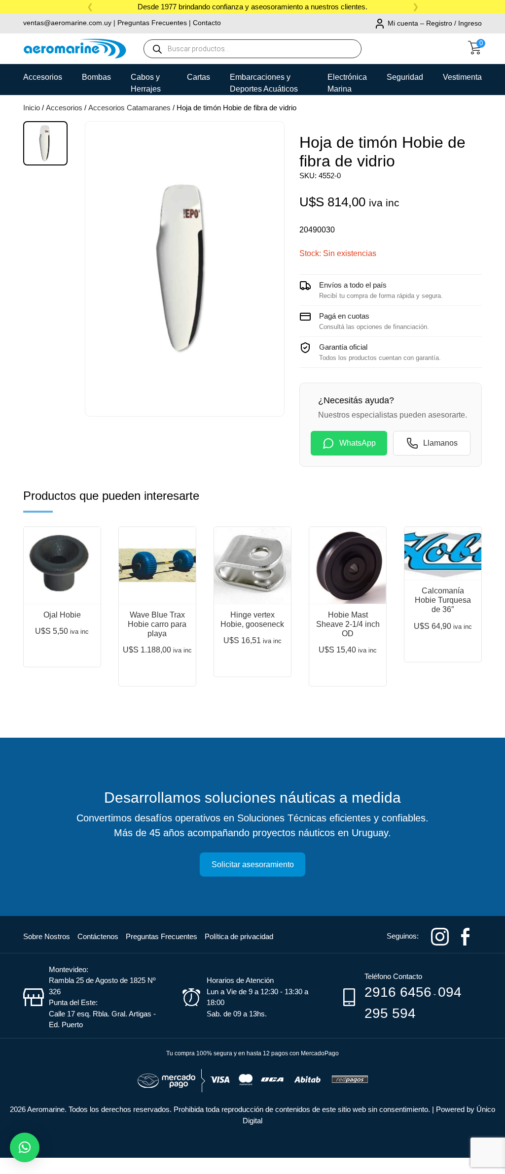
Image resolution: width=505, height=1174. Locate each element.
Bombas (96, 77)
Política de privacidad (239, 936)
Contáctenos (97, 936)
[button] (24, 1147)
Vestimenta (462, 77)
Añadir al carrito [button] (63, 646)
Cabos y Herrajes (146, 81)
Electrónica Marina (347, 81)
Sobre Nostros (46, 936)
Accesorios (42, 77)
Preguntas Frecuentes (152, 23)
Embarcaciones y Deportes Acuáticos (264, 81)
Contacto (207, 23)
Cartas (198, 77)
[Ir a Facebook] (465, 936)
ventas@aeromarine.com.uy (67, 23)
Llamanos (440, 443)
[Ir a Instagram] (440, 936)
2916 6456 (398, 992)
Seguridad (405, 77)
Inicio (31, 107)
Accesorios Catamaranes (129, 107)
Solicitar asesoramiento (253, 864)
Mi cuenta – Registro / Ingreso (435, 23)
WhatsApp (357, 443)
